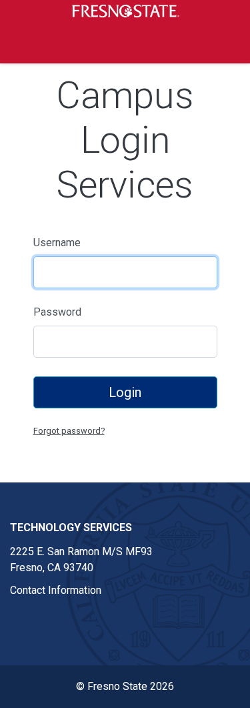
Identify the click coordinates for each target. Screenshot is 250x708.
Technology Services (71, 527)
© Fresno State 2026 (125, 686)
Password (57, 312)
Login (125, 392)
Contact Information (55, 590)
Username (57, 242)
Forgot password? (69, 431)
